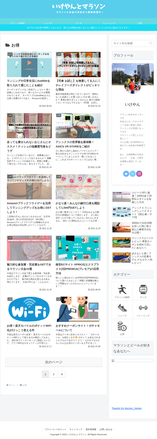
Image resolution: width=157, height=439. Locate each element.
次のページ (53, 362)
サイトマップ (75, 429)
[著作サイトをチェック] (126, 174)
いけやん (132, 104)
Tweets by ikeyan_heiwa (127, 408)
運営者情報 (91, 429)
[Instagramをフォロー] (139, 174)
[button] (150, 43)
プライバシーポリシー (55, 429)
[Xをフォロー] (133, 174)
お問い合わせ (106, 429)
